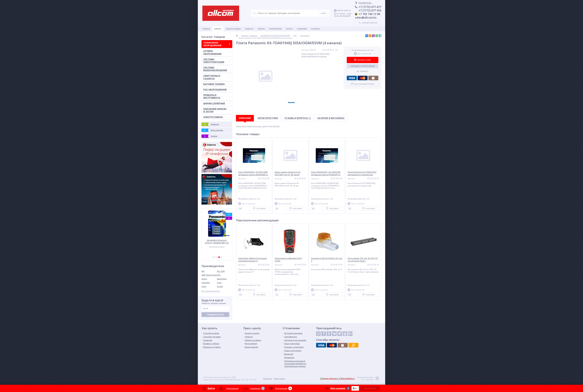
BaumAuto (222, 278)
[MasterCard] (363, 78)
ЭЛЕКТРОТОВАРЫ (213, 117)
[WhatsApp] (376, 35)
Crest (203, 286)
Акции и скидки (233, 29)
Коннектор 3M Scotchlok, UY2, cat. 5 (327, 259)
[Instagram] (318, 333)
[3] (217, 257)
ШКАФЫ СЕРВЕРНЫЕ (214, 103)
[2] (215, 257)
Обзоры (261, 29)
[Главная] (237, 35)
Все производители (210, 291)
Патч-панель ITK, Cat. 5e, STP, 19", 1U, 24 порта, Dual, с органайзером (363, 261)
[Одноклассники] (370, 35)
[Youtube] (345, 333)
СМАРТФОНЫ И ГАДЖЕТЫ (211, 77)
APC (219, 275)
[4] (219, 257)
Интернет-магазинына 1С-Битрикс (367, 378)
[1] (212, 257)
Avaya (204, 278)
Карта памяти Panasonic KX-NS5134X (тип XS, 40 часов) (288, 173)
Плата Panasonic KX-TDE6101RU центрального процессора (362, 173)
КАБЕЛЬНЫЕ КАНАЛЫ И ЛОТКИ (214, 110)
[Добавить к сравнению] (240, 208)
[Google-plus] (350, 333)
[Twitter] (339, 333)
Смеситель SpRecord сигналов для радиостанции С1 (252, 259)
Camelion (205, 282)
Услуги (289, 29)
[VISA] (352, 78)
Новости (249, 29)
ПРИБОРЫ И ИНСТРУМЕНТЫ (211, 96)
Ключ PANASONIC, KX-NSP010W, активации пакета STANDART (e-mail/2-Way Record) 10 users (326, 175)
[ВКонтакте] (366, 35)
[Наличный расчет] (373, 78)
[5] (221, 257)
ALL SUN (221, 271)
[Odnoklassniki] (329, 333)
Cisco (219, 282)
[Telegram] (380, 35)
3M (202, 271)
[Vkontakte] (334, 333)
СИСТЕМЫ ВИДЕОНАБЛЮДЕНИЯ (215, 69)
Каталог (218, 29)
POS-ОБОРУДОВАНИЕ (215, 89)
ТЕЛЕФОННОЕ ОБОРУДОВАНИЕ (212, 44)
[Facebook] (323, 333)
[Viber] (373, 35)
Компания (302, 29)
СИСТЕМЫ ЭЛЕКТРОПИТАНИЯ (213, 60)
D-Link (220, 286)
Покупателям (275, 29)
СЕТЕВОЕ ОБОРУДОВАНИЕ (212, 52)
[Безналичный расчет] (353, 345)
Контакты (315, 29)
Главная (206, 29)
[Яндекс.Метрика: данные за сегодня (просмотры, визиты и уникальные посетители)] (329, 378)
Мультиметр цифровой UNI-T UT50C (288, 259)
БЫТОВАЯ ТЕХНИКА (214, 84)
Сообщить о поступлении (362, 66)
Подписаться (215, 314)
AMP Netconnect (209, 275)
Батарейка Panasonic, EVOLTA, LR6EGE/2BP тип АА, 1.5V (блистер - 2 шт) (217, 241)
